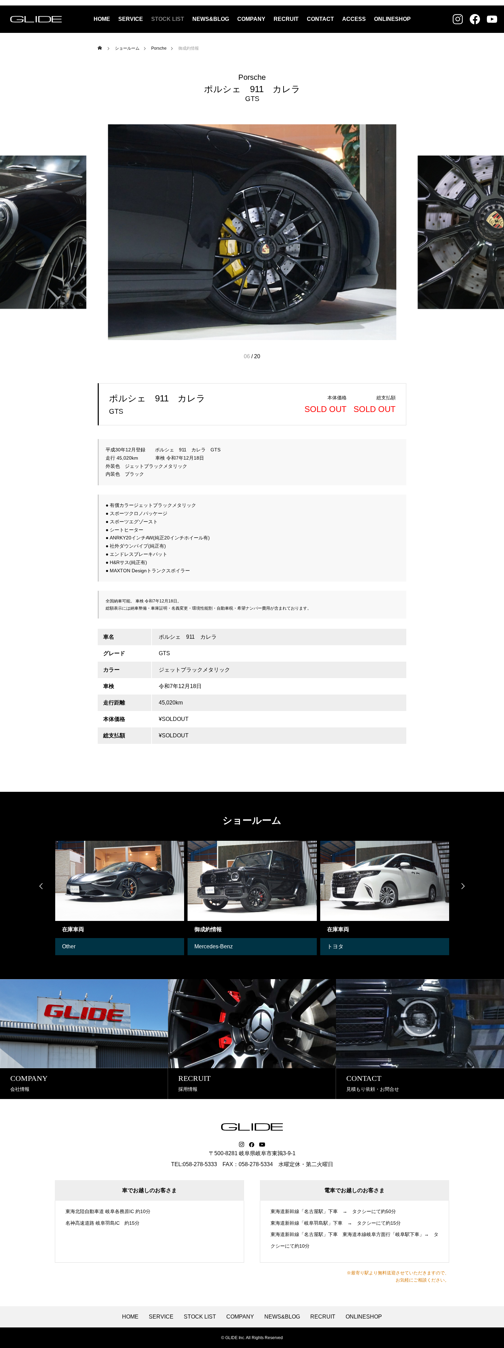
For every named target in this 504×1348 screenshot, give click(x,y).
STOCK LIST (167, 19)
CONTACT (320, 19)
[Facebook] (251, 1144)
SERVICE (130, 19)
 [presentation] (462, 886)
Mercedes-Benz (213, 946)
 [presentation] (41, 886)
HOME (102, 19)
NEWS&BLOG (210, 19)
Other (68, 946)
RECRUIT (286, 19)
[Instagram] (241, 1144)
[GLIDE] (36, 19)
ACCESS (354, 19)
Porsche (252, 77)
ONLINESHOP (392, 19)
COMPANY (251, 19)
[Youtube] (262, 1144)
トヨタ (335, 946)
